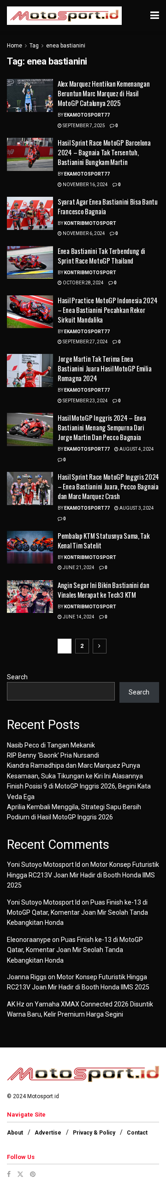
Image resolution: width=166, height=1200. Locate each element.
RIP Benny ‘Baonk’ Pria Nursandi (53, 755)
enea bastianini (65, 45)
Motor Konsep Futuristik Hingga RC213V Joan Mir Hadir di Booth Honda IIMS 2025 (83, 875)
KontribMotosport (90, 223)
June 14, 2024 (78, 616)
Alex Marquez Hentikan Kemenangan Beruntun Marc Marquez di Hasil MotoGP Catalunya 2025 (103, 93)
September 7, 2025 (83, 125)
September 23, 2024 (85, 400)
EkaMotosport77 (87, 115)
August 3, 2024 (136, 508)
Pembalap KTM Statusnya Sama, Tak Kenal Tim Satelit (103, 540)
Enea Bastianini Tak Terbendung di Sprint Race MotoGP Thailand (101, 255)
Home (14, 45)
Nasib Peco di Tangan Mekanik (51, 745)
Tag (34, 45)
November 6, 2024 (83, 233)
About (15, 1132)
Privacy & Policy (94, 1132)
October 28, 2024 (83, 282)
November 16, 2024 (85, 184)
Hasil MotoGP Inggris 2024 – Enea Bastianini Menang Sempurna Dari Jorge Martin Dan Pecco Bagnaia (102, 427)
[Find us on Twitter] (20, 1174)
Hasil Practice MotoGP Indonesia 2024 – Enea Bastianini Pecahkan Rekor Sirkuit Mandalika (107, 309)
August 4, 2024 (136, 449)
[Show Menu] (154, 15)
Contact (137, 1132)
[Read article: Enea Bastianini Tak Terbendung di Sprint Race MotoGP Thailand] (30, 262)
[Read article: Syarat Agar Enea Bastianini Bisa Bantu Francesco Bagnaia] (30, 213)
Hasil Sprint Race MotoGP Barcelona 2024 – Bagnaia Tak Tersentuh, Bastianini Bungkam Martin (104, 152)
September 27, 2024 (85, 341)
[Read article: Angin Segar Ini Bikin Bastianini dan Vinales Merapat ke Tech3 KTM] (30, 596)
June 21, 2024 (78, 567)
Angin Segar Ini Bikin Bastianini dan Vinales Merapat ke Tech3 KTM (103, 590)
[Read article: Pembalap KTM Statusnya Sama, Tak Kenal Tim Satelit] (30, 547)
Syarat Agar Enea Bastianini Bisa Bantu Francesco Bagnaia (108, 206)
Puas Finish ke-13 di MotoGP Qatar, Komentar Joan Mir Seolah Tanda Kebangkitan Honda (77, 913)
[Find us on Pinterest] (33, 1174)
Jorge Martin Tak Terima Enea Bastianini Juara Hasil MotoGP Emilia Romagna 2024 (104, 368)
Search (17, 677)
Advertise (48, 1132)
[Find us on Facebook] (9, 1174)
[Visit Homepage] (64, 15)
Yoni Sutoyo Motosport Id (43, 864)
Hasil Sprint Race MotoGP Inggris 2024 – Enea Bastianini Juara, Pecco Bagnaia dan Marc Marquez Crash (108, 486)
